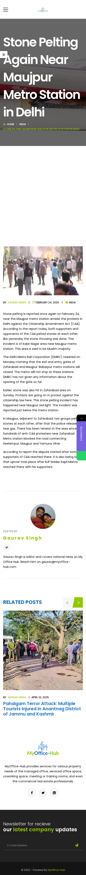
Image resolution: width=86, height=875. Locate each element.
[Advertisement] (43, 191)
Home (10, 124)
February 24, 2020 (47, 302)
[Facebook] (31, 792)
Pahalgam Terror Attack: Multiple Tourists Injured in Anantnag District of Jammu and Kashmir (42, 708)
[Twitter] (6, 547)
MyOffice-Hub (56, 870)
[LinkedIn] (54, 792)
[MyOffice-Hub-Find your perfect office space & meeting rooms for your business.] (43, 9)
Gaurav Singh (17, 302)
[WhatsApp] (81, 455)
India (22, 124)
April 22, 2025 (40, 697)
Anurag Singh (17, 697)
